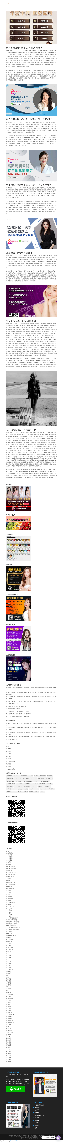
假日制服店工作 (48, 331)
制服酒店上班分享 (22, 347)
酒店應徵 (32, 194)
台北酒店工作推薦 (37, 456)
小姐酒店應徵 (27, 132)
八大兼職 (20, 124)
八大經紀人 (46, 337)
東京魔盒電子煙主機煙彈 (12, 930)
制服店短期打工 (16, 345)
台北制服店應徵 (12, 450)
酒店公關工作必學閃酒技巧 (19, 252)
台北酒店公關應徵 (11, 784)
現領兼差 (15, 190)
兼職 (10, 126)
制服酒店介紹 (41, 347)
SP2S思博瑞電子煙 (11, 935)
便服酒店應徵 (11, 331)
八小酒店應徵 (34, 339)
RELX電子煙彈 (10, 888)
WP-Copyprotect (19, 1141)
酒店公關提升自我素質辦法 (13, 709)
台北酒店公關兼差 (39, 56)
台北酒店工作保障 (27, 456)
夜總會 (28, 62)
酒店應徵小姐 (39, 194)
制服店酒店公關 (50, 345)
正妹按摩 (8, 1038)
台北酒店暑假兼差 (38, 58)
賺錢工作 (17, 194)
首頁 (7, 746)
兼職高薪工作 (12, 341)
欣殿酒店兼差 (9, 462)
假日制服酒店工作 (26, 436)
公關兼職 (8, 985)
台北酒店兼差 (35, 452)
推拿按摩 (8, 945)
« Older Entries (10, 483)
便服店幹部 (29, 257)
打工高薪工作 (14, 353)
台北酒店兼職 (42, 452)
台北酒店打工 (50, 784)
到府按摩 (8, 1055)
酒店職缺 (11, 198)
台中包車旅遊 (9, 998)
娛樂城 (8, 1004)
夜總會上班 (34, 62)
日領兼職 (10, 190)
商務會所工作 (43, 458)
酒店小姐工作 (27, 265)
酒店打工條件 (39, 196)
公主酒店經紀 (15, 440)
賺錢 (13, 194)
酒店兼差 (20, 789)
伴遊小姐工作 (38, 323)
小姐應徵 (54, 130)
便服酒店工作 (44, 259)
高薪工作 (37, 791)
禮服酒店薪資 (45, 192)
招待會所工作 (22, 353)
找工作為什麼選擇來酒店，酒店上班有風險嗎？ (28, 185)
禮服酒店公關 (40, 190)
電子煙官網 (9, 931)
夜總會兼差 (40, 62)
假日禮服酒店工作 (43, 436)
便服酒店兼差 (33, 434)
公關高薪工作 (34, 261)
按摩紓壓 (8, 766)
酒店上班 (27, 194)
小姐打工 (8, 132)
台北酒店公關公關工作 (28, 56)
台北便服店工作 (36, 50)
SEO (7, 975)
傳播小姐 (52, 333)
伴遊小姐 (32, 323)
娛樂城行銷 (9, 1012)
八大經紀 (40, 337)
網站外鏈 (8, 993)
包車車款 (8, 961)
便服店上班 (45, 255)
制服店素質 (23, 345)
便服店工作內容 (26, 325)
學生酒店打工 (27, 66)
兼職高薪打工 (12, 263)
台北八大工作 (16, 54)
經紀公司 (8, 951)
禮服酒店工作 (48, 786)
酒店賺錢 (17, 198)
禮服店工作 (47, 462)
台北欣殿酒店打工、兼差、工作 (21, 429)
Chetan (12, 1141)
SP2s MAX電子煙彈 (11, 869)
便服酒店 (18, 327)
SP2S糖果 (8, 937)
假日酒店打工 (46, 333)
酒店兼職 (26, 789)
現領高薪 (41, 462)
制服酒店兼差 (48, 347)
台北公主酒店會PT (27, 448)
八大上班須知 (39, 122)
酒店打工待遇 (31, 196)
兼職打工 (43, 261)
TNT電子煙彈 (9, 969)
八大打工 (20, 337)
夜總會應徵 (18, 64)
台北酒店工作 (34, 784)
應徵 (33, 132)
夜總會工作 (42, 188)
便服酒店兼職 (40, 434)
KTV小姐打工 (33, 255)
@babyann (24, 1084)
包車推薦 (8, 955)
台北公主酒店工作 (47, 446)
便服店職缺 (13, 434)
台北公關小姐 (36, 448)
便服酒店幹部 (46, 329)
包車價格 (8, 957)
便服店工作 (18, 325)
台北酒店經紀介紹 (26, 60)
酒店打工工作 (24, 196)
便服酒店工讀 (21, 261)
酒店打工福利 (47, 196)
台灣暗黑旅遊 (9, 947)
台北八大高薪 (50, 54)
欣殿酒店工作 (17, 462)
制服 (25, 341)
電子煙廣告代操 (10, 906)
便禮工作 (40, 331)
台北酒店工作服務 (46, 456)
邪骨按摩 (8, 1024)
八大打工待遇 (26, 337)
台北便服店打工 (12, 444)
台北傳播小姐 (13, 349)
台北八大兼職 (23, 126)
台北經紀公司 (9, 1050)
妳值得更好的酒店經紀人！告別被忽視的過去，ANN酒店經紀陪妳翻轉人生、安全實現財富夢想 (30, 701)
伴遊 (22, 323)
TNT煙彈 (8, 912)
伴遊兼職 (26, 323)
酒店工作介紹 (43, 789)
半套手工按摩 (9, 1032)
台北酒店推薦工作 (28, 58)
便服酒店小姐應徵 (35, 259)
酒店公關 (14, 789)
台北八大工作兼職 (24, 54)
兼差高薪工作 (44, 339)
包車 (7, 953)
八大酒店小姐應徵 (18, 339)
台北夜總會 (9, 1016)
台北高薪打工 (22, 62)
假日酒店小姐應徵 (30, 333)
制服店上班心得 (44, 341)
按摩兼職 (36, 353)
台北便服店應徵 (44, 50)
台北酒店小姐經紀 (40, 454)
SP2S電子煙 (9, 859)
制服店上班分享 (35, 341)
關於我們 (8, 748)
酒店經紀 (10, 50)
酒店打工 (10, 196)
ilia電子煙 (8, 863)
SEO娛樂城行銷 (10, 1014)
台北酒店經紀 (10, 786)
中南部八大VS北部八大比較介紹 (21, 320)
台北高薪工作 (15, 62)
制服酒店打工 (11, 442)
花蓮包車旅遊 (9, 995)
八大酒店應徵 (26, 339)
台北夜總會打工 (38, 450)
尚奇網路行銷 (9, 949)
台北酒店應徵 (42, 784)
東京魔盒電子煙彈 (11, 884)
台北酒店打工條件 (18, 58)
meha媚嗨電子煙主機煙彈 (13, 928)
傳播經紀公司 (9, 335)
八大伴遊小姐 (46, 122)
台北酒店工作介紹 (17, 456)
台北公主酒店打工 (17, 448)
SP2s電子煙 (9, 870)
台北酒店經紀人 (17, 60)
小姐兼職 (49, 130)
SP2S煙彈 (8, 880)
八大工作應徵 (48, 335)
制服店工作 (38, 343)
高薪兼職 (31, 791)
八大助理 (35, 124)
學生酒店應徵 (20, 66)
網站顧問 (8, 865)
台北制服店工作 (49, 778)
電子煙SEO (9, 908)
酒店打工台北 (16, 196)
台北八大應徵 (43, 54)
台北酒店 (14, 452)
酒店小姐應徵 (35, 265)
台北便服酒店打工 (22, 52)
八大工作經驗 (13, 337)
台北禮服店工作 (19, 781)
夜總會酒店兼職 (34, 460)
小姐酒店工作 (20, 132)
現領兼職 (21, 190)
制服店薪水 (36, 345)
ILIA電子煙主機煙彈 (11, 926)
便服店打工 (49, 257)
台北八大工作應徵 (34, 54)
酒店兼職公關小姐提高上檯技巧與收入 (24, 47)
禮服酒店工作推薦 (48, 190)
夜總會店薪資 (11, 64)
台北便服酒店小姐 (49, 444)
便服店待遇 (36, 257)
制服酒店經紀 (19, 442)
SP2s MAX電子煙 (10, 867)
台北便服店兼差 (27, 50)
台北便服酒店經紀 (42, 52)
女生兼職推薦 (47, 64)
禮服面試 (51, 192)
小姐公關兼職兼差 (11, 769)
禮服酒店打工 (15, 192)
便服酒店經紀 (19, 331)
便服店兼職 (14, 257)
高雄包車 (8, 1000)
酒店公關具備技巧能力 (12, 703)
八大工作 (40, 124)
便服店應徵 (42, 257)
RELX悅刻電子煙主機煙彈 (12, 922)
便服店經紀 (12, 327)
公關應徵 (28, 261)
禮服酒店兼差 (30, 464)
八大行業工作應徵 (30, 438)
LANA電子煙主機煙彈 (11, 920)
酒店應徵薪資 (46, 194)
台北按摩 (8, 1034)
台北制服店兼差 (44, 448)
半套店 (8, 1036)
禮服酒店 (26, 190)
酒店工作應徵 (48, 265)
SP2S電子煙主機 (10, 882)
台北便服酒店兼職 (40, 444)
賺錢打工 (22, 194)
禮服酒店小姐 (45, 464)
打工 (47, 188)
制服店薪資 (42, 345)
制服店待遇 (44, 343)
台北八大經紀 (36, 349)
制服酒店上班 (13, 347)
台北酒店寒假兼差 (20, 454)
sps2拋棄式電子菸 (11, 872)
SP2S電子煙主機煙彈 (11, 924)
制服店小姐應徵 (31, 343)
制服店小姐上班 (22, 343)
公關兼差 (8, 983)
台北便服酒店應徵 (12, 52)
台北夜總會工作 (21, 450)
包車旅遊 (8, 965)
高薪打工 (42, 791)
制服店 (29, 341)
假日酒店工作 (38, 333)
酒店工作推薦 (51, 789)
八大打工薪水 (34, 337)
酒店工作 (41, 265)
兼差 (39, 261)
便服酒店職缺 (26, 331)
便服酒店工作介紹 (11, 329)
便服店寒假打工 (22, 257)
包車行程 (8, 963)
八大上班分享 (31, 122)
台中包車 (8, 1006)
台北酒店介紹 (9, 1020)
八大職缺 (10, 339)
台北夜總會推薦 (10, 1022)
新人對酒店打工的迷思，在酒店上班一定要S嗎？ (29, 119)
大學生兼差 (31, 64)
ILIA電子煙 (9, 855)
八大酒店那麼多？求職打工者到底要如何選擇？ (18, 711)
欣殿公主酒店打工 (51, 460)
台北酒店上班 (20, 452)
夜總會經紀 (26, 460)
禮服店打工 (11, 464)
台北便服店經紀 (21, 444)
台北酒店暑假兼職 (48, 58)
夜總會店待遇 (13, 130)
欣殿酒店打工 (24, 462)
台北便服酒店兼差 (30, 444)
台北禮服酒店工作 (28, 781)
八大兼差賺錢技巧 (12, 124)
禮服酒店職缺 (37, 192)
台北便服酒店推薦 (32, 52)
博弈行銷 (8, 1010)
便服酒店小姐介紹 (26, 259)
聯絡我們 (8, 759)
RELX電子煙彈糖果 (11, 874)
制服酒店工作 (10, 778)
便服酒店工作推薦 (12, 261)
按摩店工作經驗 (52, 353)
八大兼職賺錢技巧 (27, 124)
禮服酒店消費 (22, 192)
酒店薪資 (26, 791)
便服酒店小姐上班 (16, 259)
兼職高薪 (49, 261)
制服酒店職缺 (26, 442)
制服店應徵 (51, 343)
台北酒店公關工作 (45, 781)
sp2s (7, 851)
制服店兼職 (14, 343)
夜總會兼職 (46, 62)
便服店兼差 (12, 325)
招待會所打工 (29, 353)
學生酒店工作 (12, 66)
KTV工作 (40, 255)
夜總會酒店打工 (42, 460)
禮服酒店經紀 (30, 192)
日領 (50, 188)
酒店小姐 (31, 789)
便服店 (44, 323)
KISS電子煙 (9, 861)
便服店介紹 (52, 255)
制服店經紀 (29, 345)
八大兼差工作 (22, 335)
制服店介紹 (52, 341)
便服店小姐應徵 (37, 432)
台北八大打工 (26, 128)
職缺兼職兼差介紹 (11, 761)
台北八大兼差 (50, 52)
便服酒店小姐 (24, 327)
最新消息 (8, 756)
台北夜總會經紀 (47, 450)
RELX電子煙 (9, 857)
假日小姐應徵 (16, 333)
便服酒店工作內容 (20, 329)
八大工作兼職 (47, 124)
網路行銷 (8, 900)
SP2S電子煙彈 (10, 876)
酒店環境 (8, 753)
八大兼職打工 (9, 853)
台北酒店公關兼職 (49, 56)
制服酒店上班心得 (32, 347)
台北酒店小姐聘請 (50, 454)
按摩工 (40, 353)
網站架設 (8, 904)
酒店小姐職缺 (24, 355)
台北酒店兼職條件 (11, 454)
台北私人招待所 (10, 939)
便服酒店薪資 (34, 331)
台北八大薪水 (44, 349)
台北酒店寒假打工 (30, 454)
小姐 (39, 130)
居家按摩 (8, 1054)
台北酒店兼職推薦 (51, 452)
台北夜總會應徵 (30, 450)
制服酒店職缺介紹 (35, 442)
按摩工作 (45, 353)
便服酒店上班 (25, 434)
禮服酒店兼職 (38, 464)
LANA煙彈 (9, 886)
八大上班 (25, 122)
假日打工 (22, 333)
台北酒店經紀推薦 (45, 60)
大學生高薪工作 (39, 64)
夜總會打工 (25, 64)
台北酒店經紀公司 (35, 60)
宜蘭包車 (8, 1002)
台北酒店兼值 (27, 452)
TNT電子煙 (9, 910)
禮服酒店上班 (32, 190)
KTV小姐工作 (26, 255)
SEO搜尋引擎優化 (10, 902)
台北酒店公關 (18, 56)
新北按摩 (8, 1052)
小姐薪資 (14, 132)
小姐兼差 (43, 130)
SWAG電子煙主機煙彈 (12, 918)
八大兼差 (16, 335)
